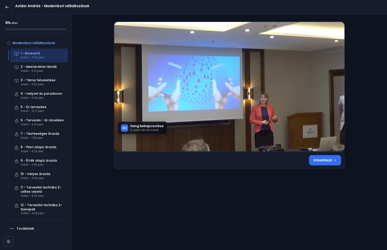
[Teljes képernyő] (8, 241)
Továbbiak (25, 228)
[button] (36, 43)
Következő (323, 160)
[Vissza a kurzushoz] (7, 7)
